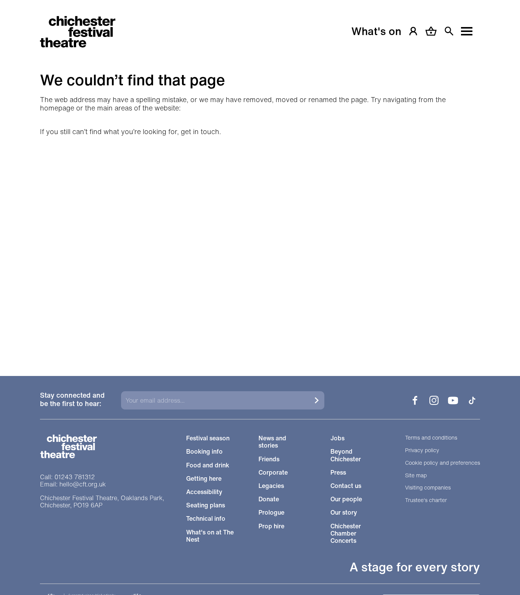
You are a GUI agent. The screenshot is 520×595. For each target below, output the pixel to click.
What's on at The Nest (210, 536)
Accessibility (204, 492)
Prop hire (271, 526)
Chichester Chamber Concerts (345, 534)
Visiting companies (428, 488)
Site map (416, 475)
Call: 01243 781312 (67, 477)
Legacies (271, 485)
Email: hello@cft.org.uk (73, 484)
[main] (260, 178)
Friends (268, 459)
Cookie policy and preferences (442, 463)
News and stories (272, 442)
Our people (346, 499)
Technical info (205, 518)
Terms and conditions (431, 438)
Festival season (208, 438)
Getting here (204, 478)
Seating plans (205, 505)
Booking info (204, 451)
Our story (343, 512)
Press (338, 472)
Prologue (271, 512)
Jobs (337, 438)
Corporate (273, 472)
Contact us (345, 485)
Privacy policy (422, 450)
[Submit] (317, 400)
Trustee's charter (426, 500)
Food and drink (207, 465)
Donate (268, 499)
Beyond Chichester (345, 455)
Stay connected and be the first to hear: (72, 399)
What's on (376, 31)
